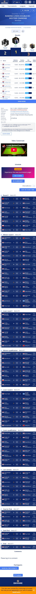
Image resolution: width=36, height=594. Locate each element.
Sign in (17, 2)
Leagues (22, 6)
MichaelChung (32, 50)
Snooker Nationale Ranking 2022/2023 (19, 113)
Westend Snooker (18, 23)
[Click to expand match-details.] (17, 199)
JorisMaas (15, 46)
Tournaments (12, 6)
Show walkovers (27, 186)
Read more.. (17, 592)
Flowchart (19, 181)
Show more (6, 134)
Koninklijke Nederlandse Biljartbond (14, 27)
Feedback (18, 575)
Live (3, 6)
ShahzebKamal (5, 48)
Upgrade (31, 6)
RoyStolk (25, 50)
